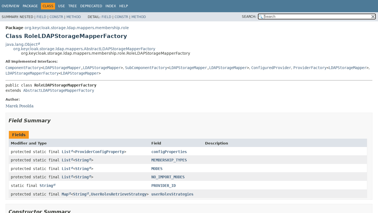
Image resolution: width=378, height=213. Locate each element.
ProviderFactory (310, 67)
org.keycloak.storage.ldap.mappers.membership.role (77, 28)
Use (61, 6)
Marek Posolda (19, 106)
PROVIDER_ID (163, 185)
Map (65, 194)
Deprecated (91, 6)
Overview (10, 6)
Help (123, 6)
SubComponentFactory (146, 67)
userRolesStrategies (172, 194)
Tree (72, 6)
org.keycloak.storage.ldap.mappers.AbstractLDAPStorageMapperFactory (84, 49)
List (66, 151)
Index (110, 6)
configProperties (169, 151)
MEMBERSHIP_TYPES (169, 160)
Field (41, 17)
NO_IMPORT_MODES (168, 177)
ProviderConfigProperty (99, 151)
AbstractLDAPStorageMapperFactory (58, 90)
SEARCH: (249, 17)
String (82, 160)
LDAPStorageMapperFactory (32, 73)
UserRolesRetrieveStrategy (118, 194)
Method (73, 17)
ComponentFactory (23, 67)
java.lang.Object (21, 44)
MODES (156, 168)
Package (30, 6)
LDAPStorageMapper (62, 67)
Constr (56, 17)
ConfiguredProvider (271, 67)
